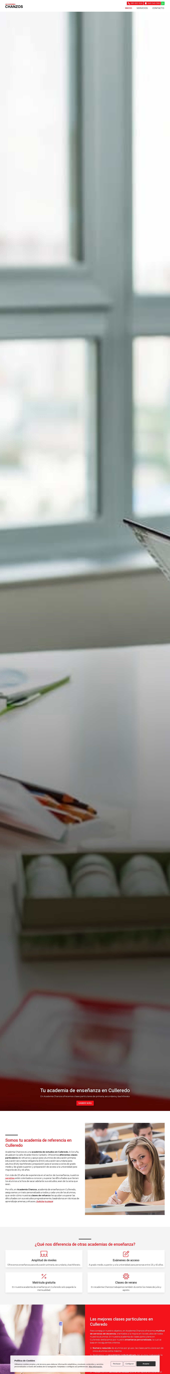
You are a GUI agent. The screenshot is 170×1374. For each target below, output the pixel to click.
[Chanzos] (14, 6)
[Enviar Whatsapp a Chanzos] (163, 3)
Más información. (95, 1367)
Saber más (85, 1103)
